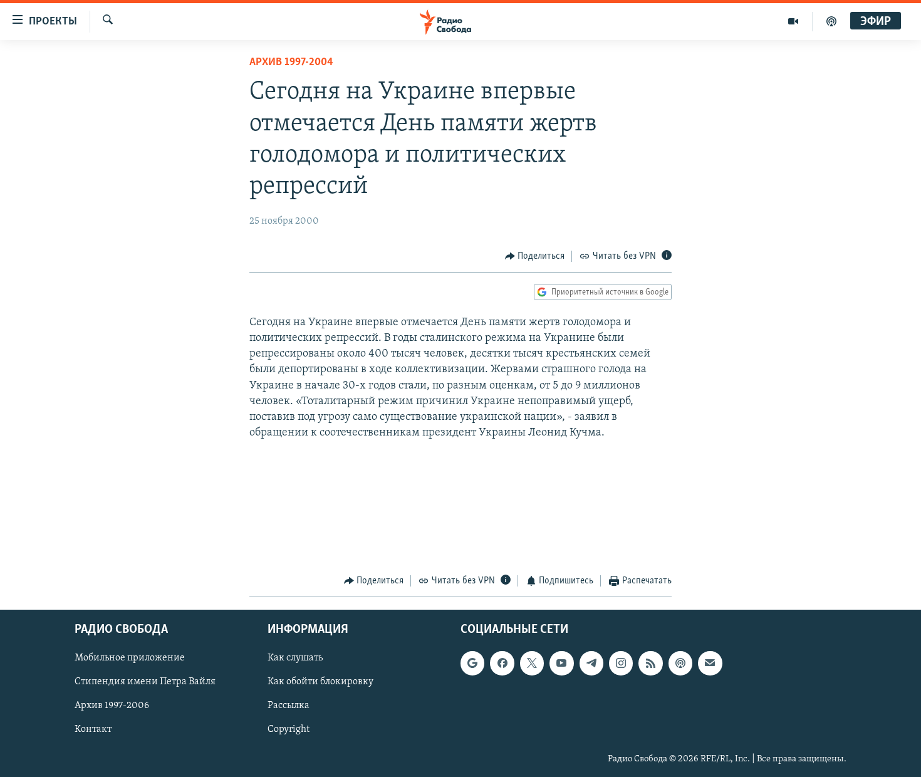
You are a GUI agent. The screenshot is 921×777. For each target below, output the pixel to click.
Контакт (93, 729)
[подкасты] (831, 21)
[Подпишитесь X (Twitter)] (532, 663)
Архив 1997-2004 (291, 62)
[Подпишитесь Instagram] (621, 663)
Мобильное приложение (130, 658)
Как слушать (295, 658)
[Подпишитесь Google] (472, 663)
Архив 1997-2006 (112, 706)
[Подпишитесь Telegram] (591, 663)
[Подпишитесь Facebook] (502, 663)
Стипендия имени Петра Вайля (145, 682)
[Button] (535, 256)
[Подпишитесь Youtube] (561, 663)
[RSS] (650, 663)
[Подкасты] (680, 663)
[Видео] (793, 21)
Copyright (289, 729)
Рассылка (289, 706)
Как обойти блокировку (320, 682)
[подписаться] (710, 663)
